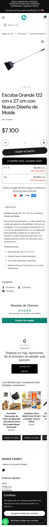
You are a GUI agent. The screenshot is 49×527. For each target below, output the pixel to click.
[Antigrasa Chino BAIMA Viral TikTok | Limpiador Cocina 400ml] (31, 400)
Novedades (7, 490)
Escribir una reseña (24, 320)
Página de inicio (8, 34)
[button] (44, 17)
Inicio (4, 483)
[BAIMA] (24, 17)
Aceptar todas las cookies (24, 513)
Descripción (10, 207)
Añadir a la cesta (11, 437)
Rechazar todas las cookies (24, 520)
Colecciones (22, 34)
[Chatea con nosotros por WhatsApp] (5, 521)
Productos (6, 486)
